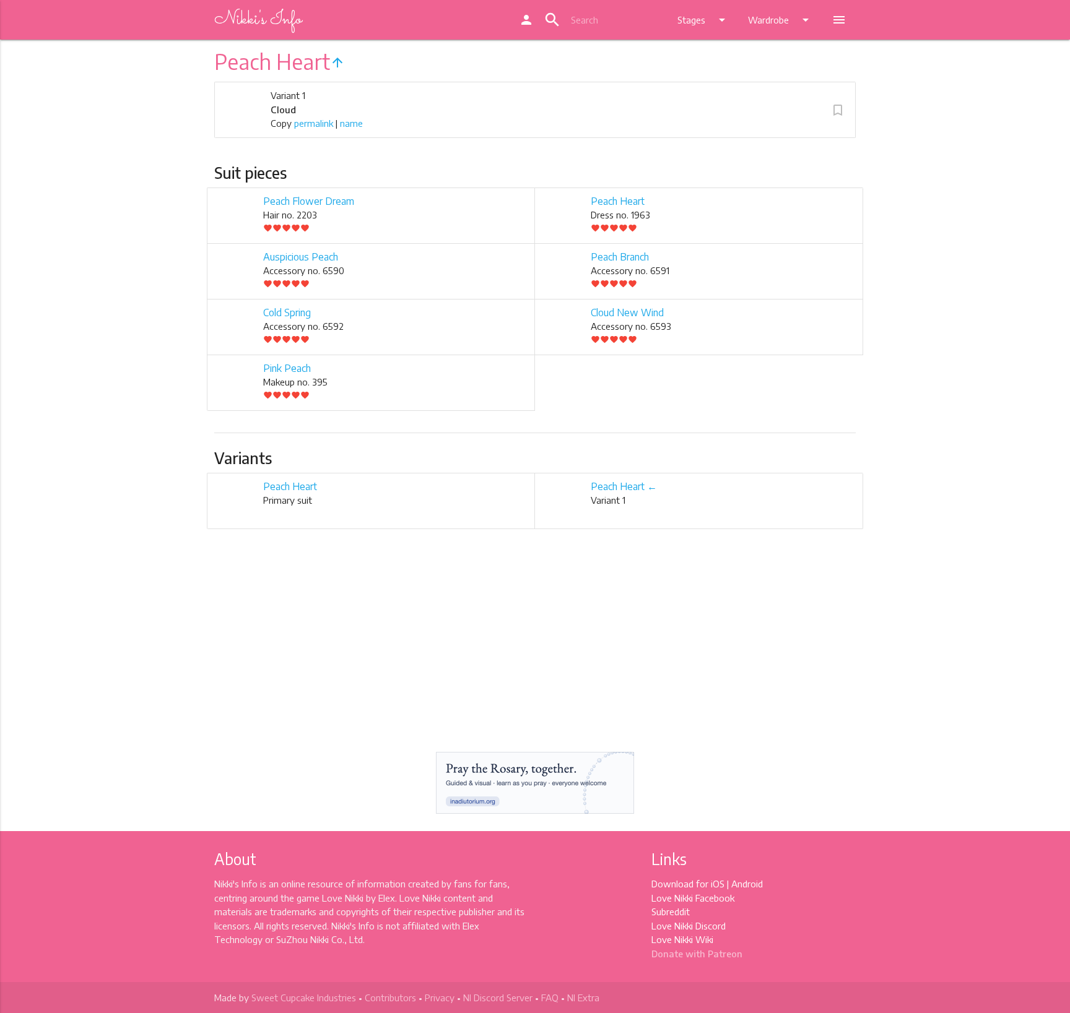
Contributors (390, 997)
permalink (313, 123)
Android (747, 883)
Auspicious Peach (300, 257)
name (351, 123)
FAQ (550, 997)
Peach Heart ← (624, 486)
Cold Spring (287, 312)
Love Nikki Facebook (692, 897)
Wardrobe (780, 19)
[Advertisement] (535, 651)
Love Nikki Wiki (682, 939)
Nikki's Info (258, 20)
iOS (717, 883)
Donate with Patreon (696, 953)
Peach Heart (618, 201)
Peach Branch (620, 257)
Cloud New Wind (627, 312)
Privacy (440, 997)
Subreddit (670, 911)
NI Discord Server (498, 997)
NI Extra (583, 997)
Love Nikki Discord (688, 925)
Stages (703, 19)
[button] (837, 110)
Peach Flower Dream (308, 201)
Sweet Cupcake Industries (303, 997)
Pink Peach (287, 368)
